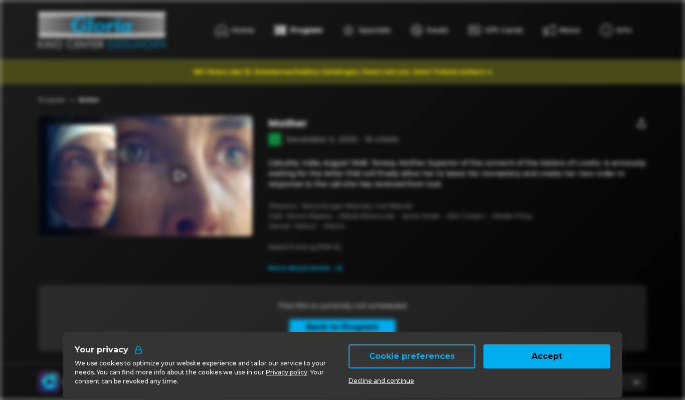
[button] (179, 176)
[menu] (616, 30)
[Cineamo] (49, 382)
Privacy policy (286, 372)
